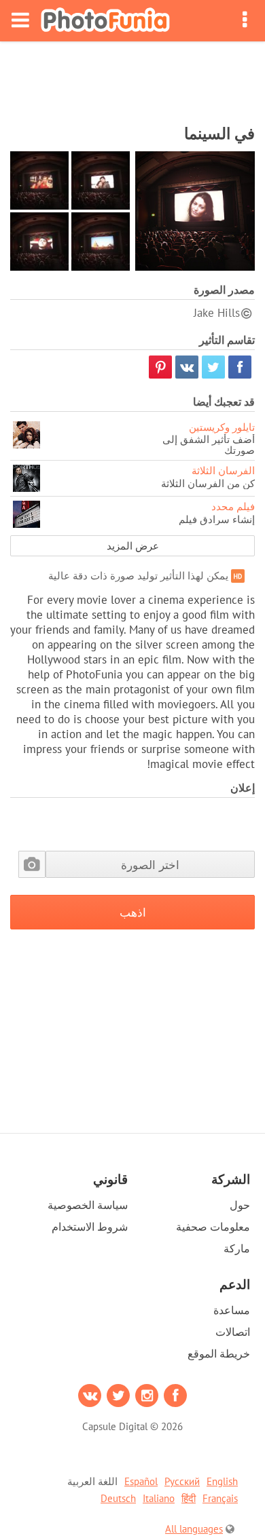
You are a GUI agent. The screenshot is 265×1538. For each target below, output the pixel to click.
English (222, 1481)
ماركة (237, 1248)
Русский (182, 1481)
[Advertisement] (132, 79)
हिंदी (188, 1498)
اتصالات (232, 1332)
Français (220, 1498)
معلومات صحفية (213, 1226)
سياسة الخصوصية (88, 1205)
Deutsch (118, 1498)
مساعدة (231, 1310)
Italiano (159, 1498)
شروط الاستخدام (90, 1226)
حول (240, 1205)
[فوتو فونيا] (105, 20)
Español (141, 1481)
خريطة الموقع (219, 1353)
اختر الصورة (150, 864)
